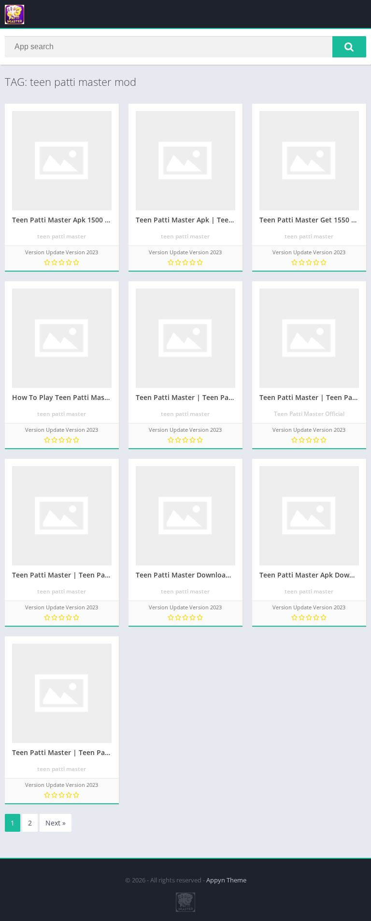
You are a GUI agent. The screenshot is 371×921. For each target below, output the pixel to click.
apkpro (10, 863)
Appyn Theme (226, 880)
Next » (55, 822)
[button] (349, 46)
